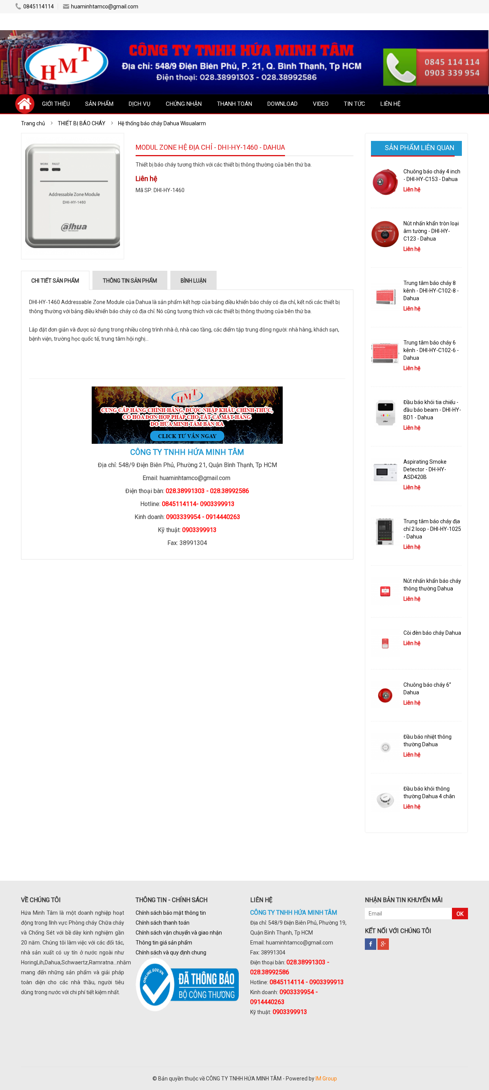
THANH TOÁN (234, 103)
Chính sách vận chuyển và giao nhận (179, 933)
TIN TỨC (354, 103)
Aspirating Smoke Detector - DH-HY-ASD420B (425, 469)
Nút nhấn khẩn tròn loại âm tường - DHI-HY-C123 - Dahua (431, 231)
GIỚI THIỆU (56, 103)
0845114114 (38, 6)
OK (460, 914)
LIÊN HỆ (391, 103)
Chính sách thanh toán (162, 923)
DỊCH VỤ (140, 103)
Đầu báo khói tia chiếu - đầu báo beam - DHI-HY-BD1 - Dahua (432, 409)
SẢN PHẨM (99, 103)
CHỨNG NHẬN (184, 103)
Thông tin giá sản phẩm (164, 943)
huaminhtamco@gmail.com (104, 6)
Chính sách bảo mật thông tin (171, 913)
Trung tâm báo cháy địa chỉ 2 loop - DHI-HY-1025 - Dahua (432, 529)
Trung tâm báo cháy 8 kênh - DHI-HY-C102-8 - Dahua (431, 290)
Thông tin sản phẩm (130, 281)
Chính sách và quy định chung (171, 952)
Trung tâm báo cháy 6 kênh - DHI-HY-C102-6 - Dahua (431, 350)
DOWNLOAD (282, 103)
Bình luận (193, 281)
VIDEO (321, 103)
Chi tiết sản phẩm (55, 281)
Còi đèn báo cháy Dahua (432, 633)
